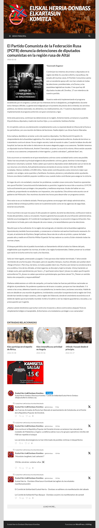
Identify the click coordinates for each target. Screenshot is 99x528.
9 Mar (57, 407)
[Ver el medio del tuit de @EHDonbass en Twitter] (43, 462)
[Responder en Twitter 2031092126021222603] (16, 416)
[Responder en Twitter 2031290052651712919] (16, 468)
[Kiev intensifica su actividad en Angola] (49, 336)
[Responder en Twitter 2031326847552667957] (16, 498)
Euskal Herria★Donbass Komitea (29, 407)
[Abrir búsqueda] (89, 36)
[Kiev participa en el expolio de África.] (20, 336)
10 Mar (57, 426)
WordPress (80, 524)
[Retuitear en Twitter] (14, 403)
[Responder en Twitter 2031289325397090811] (16, 443)
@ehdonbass (49, 407)
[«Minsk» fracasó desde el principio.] (79, 336)
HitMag (88, 524)
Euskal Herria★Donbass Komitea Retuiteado (29, 403)
